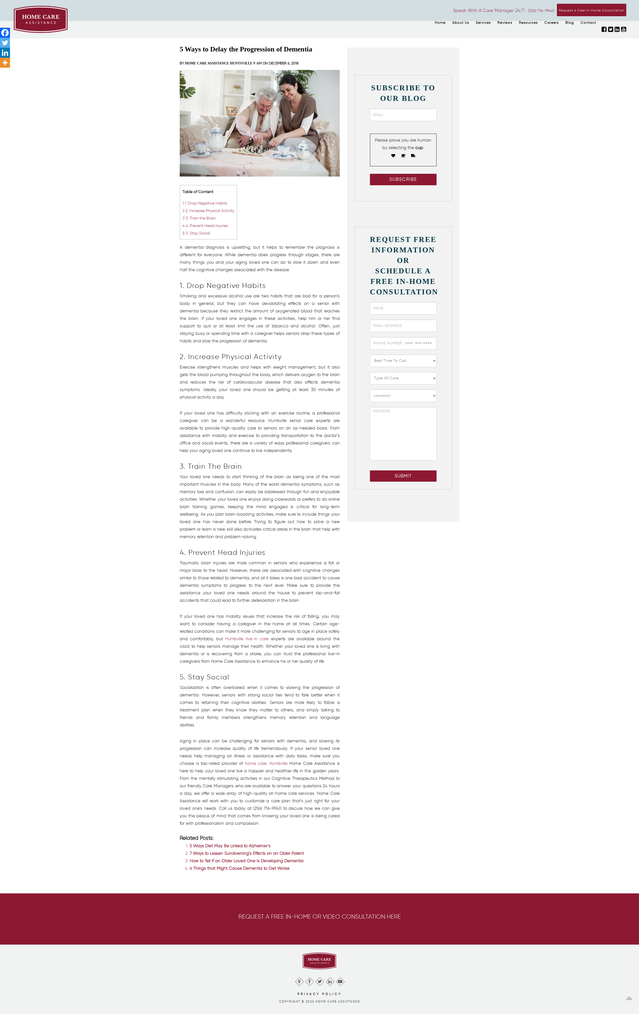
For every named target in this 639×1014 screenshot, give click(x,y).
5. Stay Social (196, 232)
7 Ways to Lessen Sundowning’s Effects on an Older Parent (247, 853)
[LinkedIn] (330, 980)
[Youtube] (340, 980)
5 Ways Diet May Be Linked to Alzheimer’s (230, 845)
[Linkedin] (5, 53)
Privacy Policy (320, 994)
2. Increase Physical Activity (208, 210)
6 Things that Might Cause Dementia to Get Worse (240, 868)
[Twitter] (5, 43)
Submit (403, 476)
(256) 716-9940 (541, 10)
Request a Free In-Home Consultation (591, 10)
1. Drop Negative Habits (204, 203)
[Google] (299, 980)
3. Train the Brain (199, 217)
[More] (5, 63)
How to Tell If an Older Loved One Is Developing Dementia (247, 860)
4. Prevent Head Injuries (205, 225)
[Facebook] (5, 33)
